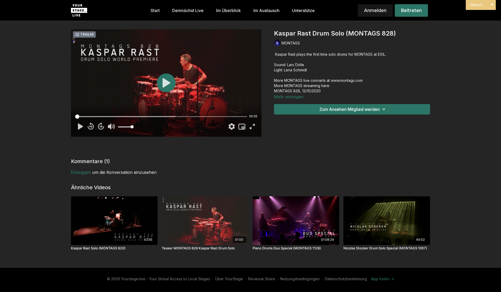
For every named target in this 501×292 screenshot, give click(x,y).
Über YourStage (229, 279)
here (325, 85)
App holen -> (382, 279)
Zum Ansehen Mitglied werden (349, 109)
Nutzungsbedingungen (300, 279)
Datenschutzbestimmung (346, 279)
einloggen (81, 172)
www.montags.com (347, 80)
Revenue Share (261, 279)
